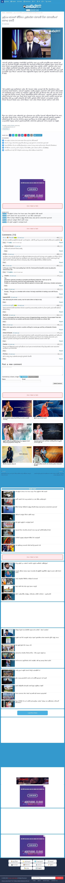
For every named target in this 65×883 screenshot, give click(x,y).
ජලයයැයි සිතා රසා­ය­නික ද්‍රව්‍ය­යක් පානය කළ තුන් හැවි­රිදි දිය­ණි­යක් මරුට (33, 530)
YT (34, 1)
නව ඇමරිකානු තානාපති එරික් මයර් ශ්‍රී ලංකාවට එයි (28, 545)
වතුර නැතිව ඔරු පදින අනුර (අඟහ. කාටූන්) (26, 586)
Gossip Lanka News (12, 878)
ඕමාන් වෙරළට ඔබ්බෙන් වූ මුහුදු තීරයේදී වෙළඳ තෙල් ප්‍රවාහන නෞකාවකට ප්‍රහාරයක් (26, 142)
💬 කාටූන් (50, 861)
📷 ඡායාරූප (14, 864)
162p (15, 237)
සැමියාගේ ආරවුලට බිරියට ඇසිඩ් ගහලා (17, 220)
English (14, 1)
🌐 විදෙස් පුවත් (38, 861)
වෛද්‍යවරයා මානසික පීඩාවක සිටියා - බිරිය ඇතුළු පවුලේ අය (30, 653)
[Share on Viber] (19, 135)
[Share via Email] (31, 135)
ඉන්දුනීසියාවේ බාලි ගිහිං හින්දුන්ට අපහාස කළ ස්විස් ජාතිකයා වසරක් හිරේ (23, 150)
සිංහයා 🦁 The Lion (8, 237)
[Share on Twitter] (13, 135)
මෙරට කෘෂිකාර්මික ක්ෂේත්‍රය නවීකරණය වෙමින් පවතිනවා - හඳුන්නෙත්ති (33, 594)
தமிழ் (37, 10)
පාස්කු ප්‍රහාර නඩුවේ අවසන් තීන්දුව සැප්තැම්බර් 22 (27, 670)
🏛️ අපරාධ (38, 864)
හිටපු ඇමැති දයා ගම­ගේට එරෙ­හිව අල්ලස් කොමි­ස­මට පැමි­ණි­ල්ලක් (31, 563)
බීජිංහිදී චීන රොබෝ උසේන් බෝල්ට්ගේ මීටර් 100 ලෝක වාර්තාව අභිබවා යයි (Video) (26, 147)
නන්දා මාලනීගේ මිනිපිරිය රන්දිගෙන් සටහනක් (26, 578)
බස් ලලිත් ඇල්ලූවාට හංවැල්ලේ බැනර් (17, 222)
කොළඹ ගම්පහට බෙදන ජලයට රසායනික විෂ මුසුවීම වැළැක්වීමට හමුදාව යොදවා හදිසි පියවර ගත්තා (38, 571)
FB (39, 1)
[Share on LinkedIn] (28, 135)
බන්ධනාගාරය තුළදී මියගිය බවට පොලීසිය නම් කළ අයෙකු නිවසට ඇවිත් (33, 660)
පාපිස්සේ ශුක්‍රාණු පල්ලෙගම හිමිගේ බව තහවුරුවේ (27, 537)
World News (9, 12)
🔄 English (39, 868)
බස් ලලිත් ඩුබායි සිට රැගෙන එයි (23, 645)
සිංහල (28, 10)
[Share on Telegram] (22, 135)
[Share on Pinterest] (25, 135)
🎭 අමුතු (26, 868)
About (20, 1)
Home (7, 1)
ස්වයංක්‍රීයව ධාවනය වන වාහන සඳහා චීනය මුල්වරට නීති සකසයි (21, 140)
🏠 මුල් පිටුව (14, 861)
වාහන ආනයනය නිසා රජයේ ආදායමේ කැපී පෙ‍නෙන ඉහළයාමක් (30, 693)
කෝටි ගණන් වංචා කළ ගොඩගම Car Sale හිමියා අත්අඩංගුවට (24, 215)
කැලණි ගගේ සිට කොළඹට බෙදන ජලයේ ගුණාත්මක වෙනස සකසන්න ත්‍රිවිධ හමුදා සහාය (37, 637)
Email (23, 379)
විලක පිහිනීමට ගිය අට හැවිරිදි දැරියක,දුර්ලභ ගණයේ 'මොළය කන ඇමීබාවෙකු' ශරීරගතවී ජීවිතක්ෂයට (31, 145)
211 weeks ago (21, 237)
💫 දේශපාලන (26, 861)
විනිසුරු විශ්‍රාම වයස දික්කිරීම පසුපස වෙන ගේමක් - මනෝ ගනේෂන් (31, 630)
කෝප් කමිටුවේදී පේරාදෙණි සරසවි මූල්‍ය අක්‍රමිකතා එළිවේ (29, 685)
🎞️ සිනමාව (26, 864)
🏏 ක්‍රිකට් (50, 864)
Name (4, 379)
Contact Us (54, 880)
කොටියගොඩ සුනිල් (8, 305)
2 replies (10, 272)
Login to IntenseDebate (23, 377)
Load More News (32, 713)
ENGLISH (33, 10)
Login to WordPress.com (33, 377)
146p (15, 305)
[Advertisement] (32, 78)
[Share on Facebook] (10, 135)
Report (61, 242)
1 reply (10, 242)
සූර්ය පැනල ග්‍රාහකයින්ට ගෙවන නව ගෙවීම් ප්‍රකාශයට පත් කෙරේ (31, 678)
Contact (49, 1)
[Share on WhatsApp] (16, 135)
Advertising (27, 1)
